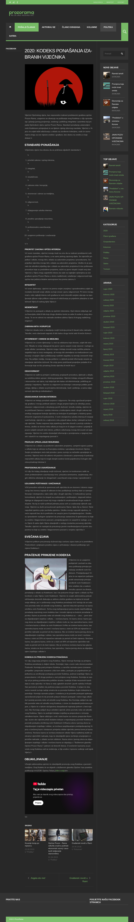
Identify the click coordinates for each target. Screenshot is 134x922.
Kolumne (92, 27)
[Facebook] (17, 2)
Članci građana (71, 27)
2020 (105, 231)
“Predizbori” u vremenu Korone (117, 121)
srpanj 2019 (108, 344)
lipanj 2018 (107, 415)
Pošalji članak (26, 27)
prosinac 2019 (109, 316)
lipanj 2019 (107, 349)
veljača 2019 (108, 371)
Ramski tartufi (117, 73)
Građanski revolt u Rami (82, 843)
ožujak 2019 (108, 365)
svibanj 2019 (108, 354)
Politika (108, 27)
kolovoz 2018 (108, 404)
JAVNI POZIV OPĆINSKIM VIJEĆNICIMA (117, 138)
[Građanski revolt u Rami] (82, 835)
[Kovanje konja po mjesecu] (35, 835)
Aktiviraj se (48, 27)
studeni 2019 (108, 322)
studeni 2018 (108, 387)
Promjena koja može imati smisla (118, 87)
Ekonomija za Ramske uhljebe (117, 104)
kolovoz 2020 (108, 294)
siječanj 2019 (108, 376)
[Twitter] (10, 2)
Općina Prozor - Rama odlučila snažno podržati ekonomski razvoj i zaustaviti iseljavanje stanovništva (58, 848)
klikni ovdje (60, 771)
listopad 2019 (109, 327)
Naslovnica (98, 2)
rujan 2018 (107, 398)
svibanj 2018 (108, 420)
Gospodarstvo (109, 242)
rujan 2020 (107, 289)
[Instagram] (13, 2)
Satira (12, 36)
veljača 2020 (108, 311)
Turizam (106, 269)
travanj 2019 (108, 360)
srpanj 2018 (108, 409)
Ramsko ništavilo (116, 208)
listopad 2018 (109, 393)
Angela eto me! (38, 878)
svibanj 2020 (108, 300)
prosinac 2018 (109, 382)
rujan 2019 (107, 333)
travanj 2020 (108, 305)
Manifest (110, 2)
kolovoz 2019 (108, 338)
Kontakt (121, 2)
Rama (105, 258)
